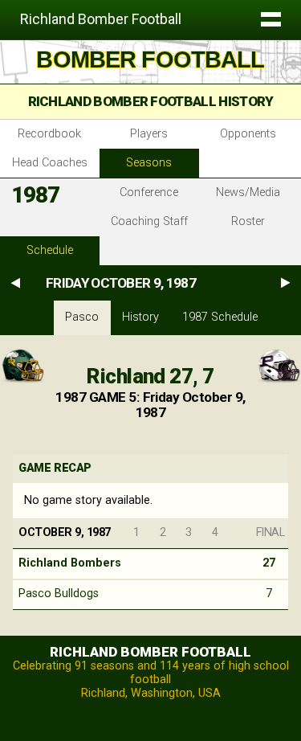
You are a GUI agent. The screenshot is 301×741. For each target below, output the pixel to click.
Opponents (248, 134)
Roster (248, 221)
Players (149, 134)
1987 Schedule (220, 317)
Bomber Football (150, 59)
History (140, 317)
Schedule (49, 250)
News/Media (248, 192)
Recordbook (49, 134)
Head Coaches (49, 163)
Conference (149, 192)
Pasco (82, 317)
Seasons (149, 163)
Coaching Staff (149, 221)
